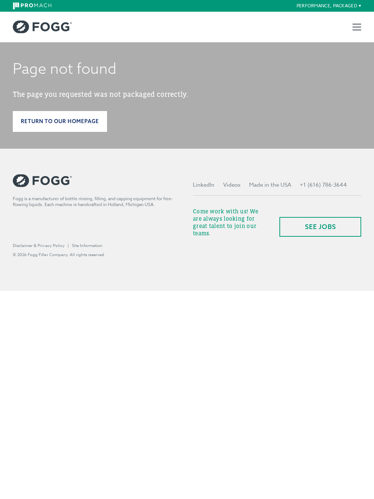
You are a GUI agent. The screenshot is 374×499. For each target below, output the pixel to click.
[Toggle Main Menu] (356, 27)
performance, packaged (327, 6)
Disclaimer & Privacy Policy (39, 246)
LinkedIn (203, 185)
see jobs (320, 226)
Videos (231, 185)
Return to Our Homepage (60, 121)
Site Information (87, 246)
